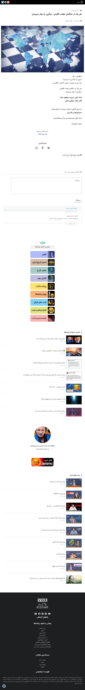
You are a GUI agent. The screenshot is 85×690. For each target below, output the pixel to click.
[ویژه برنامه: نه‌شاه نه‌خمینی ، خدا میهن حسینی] (74, 519)
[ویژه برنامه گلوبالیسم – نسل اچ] (74, 507)
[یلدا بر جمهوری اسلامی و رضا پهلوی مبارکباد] (74, 400)
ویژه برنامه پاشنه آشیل (58, 542)
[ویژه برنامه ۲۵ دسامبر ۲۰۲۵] (74, 482)
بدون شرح (42, 635)
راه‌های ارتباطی (42, 617)
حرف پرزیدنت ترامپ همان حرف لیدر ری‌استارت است (50, 338)
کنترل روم (42, 633)
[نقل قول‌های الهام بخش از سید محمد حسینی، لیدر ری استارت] (74, 579)
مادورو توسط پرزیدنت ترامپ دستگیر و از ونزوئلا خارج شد (49, 363)
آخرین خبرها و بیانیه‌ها (72, 332)
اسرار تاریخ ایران (42, 640)
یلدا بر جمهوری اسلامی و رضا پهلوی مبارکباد (53, 399)
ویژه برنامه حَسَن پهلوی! (58, 566)
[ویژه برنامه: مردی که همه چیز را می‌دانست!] (74, 531)
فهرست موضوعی (42, 671)
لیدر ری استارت (66, 155)
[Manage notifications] (4, 686)
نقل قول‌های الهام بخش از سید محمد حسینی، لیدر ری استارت (47, 578)
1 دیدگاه (68, 21)
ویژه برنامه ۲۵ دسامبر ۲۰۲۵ (57, 481)
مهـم (42, 662)
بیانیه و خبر (75, 10)
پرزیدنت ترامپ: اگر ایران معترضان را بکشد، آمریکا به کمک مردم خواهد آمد (44, 375)
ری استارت (42, 628)
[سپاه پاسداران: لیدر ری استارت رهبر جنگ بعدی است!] (74, 412)
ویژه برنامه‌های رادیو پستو (42, 644)
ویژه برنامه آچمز (60, 554)
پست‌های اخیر (75, 475)
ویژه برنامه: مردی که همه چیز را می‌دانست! (53, 530)
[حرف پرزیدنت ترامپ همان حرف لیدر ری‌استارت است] (74, 339)
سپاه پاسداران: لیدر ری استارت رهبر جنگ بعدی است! (50, 411)
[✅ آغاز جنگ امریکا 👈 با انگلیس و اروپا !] (74, 352)
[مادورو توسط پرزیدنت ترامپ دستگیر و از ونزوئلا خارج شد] (74, 364)
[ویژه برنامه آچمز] (74, 555)
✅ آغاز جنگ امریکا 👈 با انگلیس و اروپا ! (53, 350)
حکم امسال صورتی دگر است (42, 646)
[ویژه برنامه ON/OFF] (74, 495)
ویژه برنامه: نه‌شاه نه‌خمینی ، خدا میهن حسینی (52, 518)
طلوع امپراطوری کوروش (42, 642)
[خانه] (81, 10)
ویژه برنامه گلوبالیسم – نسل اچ (56, 506)
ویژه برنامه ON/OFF (59, 494)
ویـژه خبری (42, 664)
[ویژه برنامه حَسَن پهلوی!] (74, 567)
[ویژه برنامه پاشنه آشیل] (74, 543)
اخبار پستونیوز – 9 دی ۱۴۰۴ (57, 387)
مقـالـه (42, 666)
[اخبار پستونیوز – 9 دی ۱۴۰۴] (74, 388)
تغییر (42, 630)
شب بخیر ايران (42, 637)
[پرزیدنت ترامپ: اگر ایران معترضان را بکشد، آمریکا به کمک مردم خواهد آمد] (74, 376)
